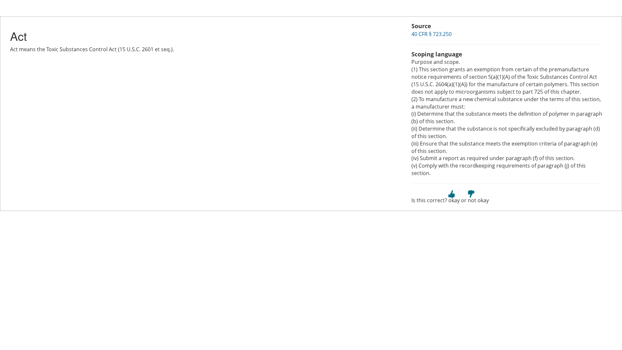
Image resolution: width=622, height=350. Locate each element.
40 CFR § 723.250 (431, 34)
